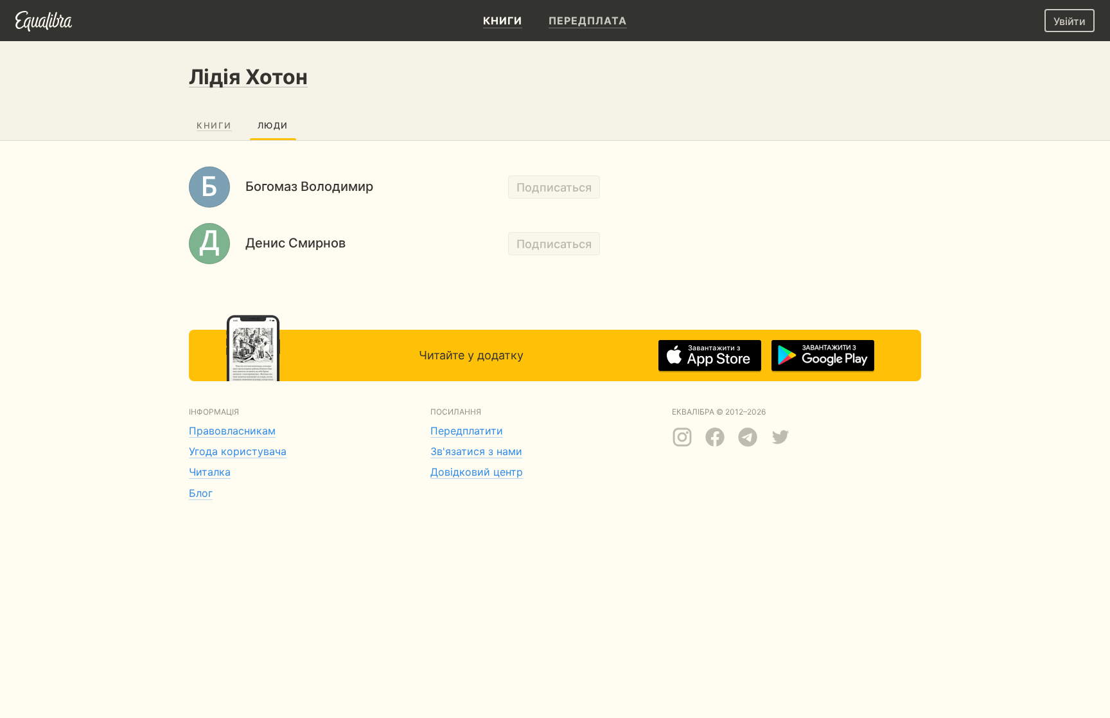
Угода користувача (237, 451)
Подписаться (554, 187)
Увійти (1069, 21)
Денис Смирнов (295, 243)
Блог (201, 493)
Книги (214, 125)
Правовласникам (232, 430)
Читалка (210, 471)
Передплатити (466, 430)
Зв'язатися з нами (476, 451)
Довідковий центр (476, 471)
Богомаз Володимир (309, 186)
